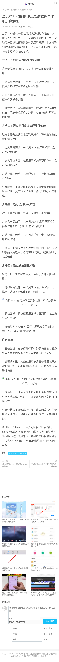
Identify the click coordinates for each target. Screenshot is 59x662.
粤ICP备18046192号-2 (39, 656)
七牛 (22, 656)
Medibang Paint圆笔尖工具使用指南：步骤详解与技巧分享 (44, 594)
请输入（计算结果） (17, 622)
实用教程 (23, 10)
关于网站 (37, 654)
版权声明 (52, 654)
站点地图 (29, 654)
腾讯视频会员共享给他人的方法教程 (14, 465)
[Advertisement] (29, 482)
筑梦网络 (29, 3)
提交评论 (50, 621)
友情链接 (45, 654)
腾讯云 (15, 656)
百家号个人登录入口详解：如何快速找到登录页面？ (15, 521)
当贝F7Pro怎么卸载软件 (17, 453)
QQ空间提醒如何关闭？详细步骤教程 (44, 465)
